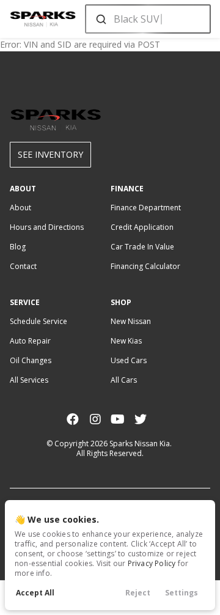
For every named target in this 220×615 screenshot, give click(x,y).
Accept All (35, 592)
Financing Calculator (145, 266)
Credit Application (142, 227)
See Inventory (50, 154)
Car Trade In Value (142, 246)
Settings (181, 592)
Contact (23, 266)
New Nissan (131, 321)
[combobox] (147, 19)
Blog (18, 246)
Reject (137, 592)
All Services (29, 380)
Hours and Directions (47, 227)
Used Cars (129, 360)
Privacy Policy (152, 563)
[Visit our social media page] (72, 419)
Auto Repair (30, 341)
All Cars (124, 380)
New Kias (126, 341)
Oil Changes (30, 360)
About (20, 207)
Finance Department (146, 207)
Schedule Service (38, 321)
